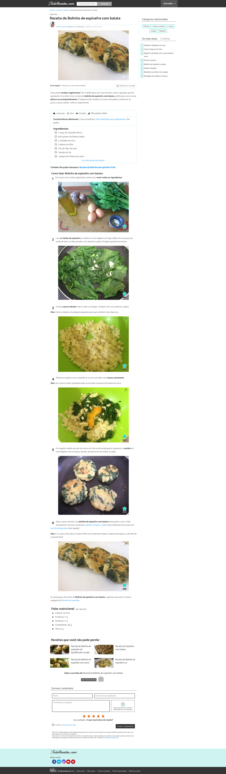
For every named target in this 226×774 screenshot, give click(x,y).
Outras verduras (159, 26)
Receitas (52, 10)
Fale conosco (91, 771)
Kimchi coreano (150, 60)
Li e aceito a (65, 725)
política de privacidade (69, 725)
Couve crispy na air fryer (153, 49)
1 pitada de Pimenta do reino (70, 156)
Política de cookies (134, 771)
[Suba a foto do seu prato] (101, 679)
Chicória (146, 26)
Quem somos (81, 771)
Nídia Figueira (63, 27)
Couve (170, 26)
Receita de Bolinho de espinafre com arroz (81, 661)
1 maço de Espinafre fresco (69, 132)
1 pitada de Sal (64, 152)
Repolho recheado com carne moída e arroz (159, 55)
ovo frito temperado (58, 528)
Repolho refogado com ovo (154, 45)
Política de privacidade (119, 771)
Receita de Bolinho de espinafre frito (97, 167)
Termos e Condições (104, 771)
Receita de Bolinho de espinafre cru (125, 661)
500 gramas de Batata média (70, 136)
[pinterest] (73, 762)
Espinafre (66, 10)
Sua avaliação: (79, 720)
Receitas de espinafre (70, 600)
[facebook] (54, 762)
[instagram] (63, 762)
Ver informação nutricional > (93, 160)
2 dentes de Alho (65, 144)
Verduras (59, 10)
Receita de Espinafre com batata (124, 648)
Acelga (153, 31)
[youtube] (68, 762)
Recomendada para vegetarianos (111, 119)
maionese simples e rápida (96, 525)
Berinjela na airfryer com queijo (156, 72)
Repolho (162, 31)
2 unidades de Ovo (66, 140)
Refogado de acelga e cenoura (155, 76)
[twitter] (59, 762)
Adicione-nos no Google (127, 85)
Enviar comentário (125, 726)
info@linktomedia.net (111, 737)
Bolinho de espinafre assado (155, 64)
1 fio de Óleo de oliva (67, 148)
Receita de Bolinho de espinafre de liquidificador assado (81, 649)
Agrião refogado (150, 68)
